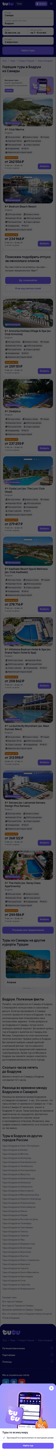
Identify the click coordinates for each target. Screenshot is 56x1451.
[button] (28, 1446)
